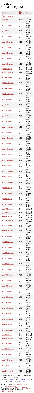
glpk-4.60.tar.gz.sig (8, 308)
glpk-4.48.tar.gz (7, 165)
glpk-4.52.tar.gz (7, 217)
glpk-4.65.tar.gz (7, 354)
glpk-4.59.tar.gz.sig (8, 297)
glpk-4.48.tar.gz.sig (8, 171)
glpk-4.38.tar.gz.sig (8, 64)
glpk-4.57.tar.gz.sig (8, 275)
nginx (11, 388)
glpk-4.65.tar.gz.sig (8, 360)
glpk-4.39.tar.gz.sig (8, 72)
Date (27, 13)
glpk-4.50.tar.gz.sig (8, 193)
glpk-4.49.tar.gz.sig (8, 182)
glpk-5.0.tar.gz (6, 365)
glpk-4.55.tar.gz (7, 247)
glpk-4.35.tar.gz (7, 25)
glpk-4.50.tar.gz (7, 188)
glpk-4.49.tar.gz (7, 177)
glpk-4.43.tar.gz (7, 110)
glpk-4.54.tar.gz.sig (8, 242)
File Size (20, 13)
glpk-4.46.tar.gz (7, 143)
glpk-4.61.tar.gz (7, 313)
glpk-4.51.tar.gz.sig (8, 204)
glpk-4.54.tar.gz (7, 236)
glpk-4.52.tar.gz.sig (8, 220)
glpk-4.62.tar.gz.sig (8, 330)
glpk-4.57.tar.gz (7, 269)
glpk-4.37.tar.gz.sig (8, 53)
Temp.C (3, 391)
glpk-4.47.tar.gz (7, 154)
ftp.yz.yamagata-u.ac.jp (8, 386)
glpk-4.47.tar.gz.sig (8, 160)
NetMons (10, 391)
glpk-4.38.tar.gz (7, 58)
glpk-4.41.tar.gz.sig (8, 94)
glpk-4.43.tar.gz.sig (8, 116)
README (5, 20)
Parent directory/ (7, 16)
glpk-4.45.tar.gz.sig (8, 138)
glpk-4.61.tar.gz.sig (8, 319)
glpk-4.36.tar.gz (7, 36)
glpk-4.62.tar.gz (7, 325)
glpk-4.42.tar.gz (7, 99)
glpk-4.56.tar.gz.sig (8, 264)
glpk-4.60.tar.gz (7, 302)
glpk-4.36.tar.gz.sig (8, 42)
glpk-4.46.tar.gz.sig (8, 149)
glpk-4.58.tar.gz (7, 280)
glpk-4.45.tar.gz (7, 132)
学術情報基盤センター (19, 384)
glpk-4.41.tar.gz (7, 88)
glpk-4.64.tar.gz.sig (8, 349)
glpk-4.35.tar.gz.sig (8, 31)
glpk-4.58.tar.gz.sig (8, 286)
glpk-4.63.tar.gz (7, 335)
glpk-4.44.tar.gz (7, 121)
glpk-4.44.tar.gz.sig (8, 127)
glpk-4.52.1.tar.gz (7, 209)
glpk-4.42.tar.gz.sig (8, 105)
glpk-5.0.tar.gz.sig (8, 371)
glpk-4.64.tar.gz (7, 343)
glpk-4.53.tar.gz (7, 225)
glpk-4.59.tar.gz (7, 291)
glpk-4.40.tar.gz (7, 77)
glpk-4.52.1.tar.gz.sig (9, 213)
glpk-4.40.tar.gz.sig (8, 83)
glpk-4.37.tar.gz (7, 47)
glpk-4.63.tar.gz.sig (8, 339)
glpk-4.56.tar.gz (7, 258)
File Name (5, 13)
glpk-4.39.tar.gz (7, 69)
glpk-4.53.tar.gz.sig (8, 231)
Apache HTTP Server (23, 388)
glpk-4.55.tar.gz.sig (8, 253)
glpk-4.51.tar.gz (7, 199)
